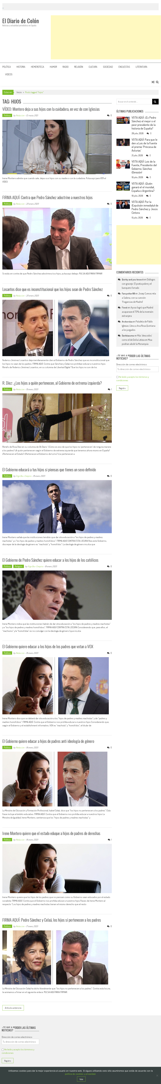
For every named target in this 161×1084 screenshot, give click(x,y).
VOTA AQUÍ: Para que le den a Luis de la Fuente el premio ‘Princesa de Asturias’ (144, 145)
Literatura (141, 66)
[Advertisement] (106, 37)
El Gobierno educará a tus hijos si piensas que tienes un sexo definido (49, 469)
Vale (81, 1079)
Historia (21, 66)
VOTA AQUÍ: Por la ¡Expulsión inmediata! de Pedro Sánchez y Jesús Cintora (145, 207)
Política (6, 66)
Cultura (93, 66)
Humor (53, 66)
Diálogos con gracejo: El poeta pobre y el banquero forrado (138, 283)
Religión (78, 66)
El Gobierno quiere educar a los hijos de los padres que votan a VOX (47, 646)
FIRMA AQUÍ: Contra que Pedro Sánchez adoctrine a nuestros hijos (47, 197)
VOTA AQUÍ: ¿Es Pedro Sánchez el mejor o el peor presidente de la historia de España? (144, 123)
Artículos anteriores (13, 1008)
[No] (157, 1075)
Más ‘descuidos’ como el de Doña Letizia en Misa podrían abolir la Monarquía (137, 339)
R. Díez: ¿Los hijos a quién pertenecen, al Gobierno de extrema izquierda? (52, 383)
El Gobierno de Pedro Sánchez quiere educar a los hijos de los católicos (50, 560)
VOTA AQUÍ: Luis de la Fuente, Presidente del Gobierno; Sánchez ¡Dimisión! (144, 167)
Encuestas (124, 66)
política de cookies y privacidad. (80, 1074)
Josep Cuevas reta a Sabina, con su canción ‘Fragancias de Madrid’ (139, 297)
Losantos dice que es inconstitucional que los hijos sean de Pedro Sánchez (52, 289)
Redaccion (20, 115)
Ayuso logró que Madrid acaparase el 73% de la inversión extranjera (137, 311)
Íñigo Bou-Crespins (23, 476)
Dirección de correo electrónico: (131, 364)
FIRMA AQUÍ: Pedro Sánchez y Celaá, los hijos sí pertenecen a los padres (51, 920)
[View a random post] (153, 82)
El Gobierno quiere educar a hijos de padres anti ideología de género (48, 741)
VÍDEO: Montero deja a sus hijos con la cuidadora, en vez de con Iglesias (51, 109)
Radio (66, 66)
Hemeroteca (37, 66)
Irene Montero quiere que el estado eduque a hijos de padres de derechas (51, 833)
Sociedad (108, 66)
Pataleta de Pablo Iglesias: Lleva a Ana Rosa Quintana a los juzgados (138, 325)
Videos (8, 74)
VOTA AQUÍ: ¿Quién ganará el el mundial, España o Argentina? (143, 187)
